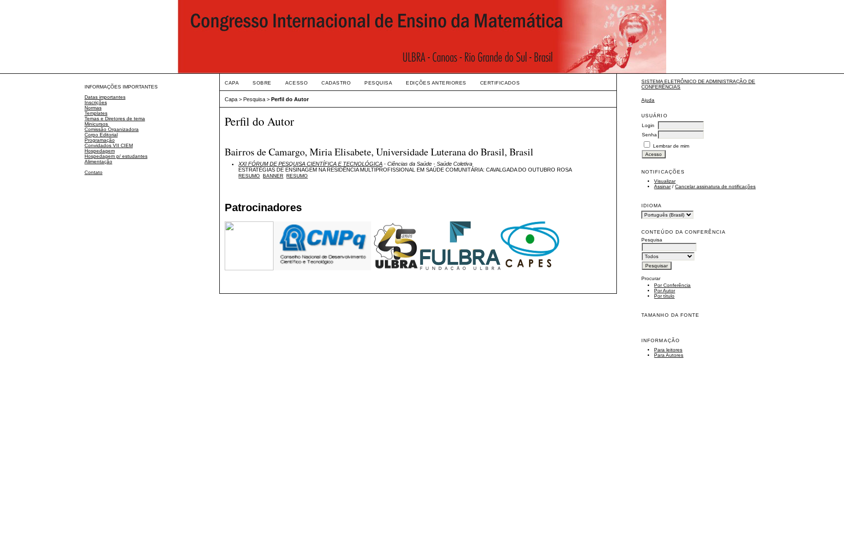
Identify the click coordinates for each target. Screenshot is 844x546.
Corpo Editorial (101, 134)
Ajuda (647, 100)
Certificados (500, 83)
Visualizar (664, 181)
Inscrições (95, 102)
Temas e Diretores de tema (114, 118)
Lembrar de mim (671, 146)
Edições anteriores (436, 83)
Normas (93, 107)
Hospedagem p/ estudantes (116, 156)
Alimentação (98, 161)
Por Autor (664, 290)
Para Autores (668, 355)
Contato (93, 172)
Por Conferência (672, 285)
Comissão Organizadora (111, 129)
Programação (99, 140)
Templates (95, 113)
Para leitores (668, 349)
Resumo (249, 175)
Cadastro (336, 83)
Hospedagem (99, 150)
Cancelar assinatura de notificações (715, 186)
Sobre (262, 83)
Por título (664, 296)
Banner (273, 175)
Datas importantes (105, 97)
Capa (232, 83)
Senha (649, 134)
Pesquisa (378, 83)
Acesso (296, 83)
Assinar (662, 186)
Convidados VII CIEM (108, 145)
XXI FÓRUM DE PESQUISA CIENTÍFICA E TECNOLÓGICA (310, 164)
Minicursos (96, 124)
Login (648, 125)
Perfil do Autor (290, 99)
